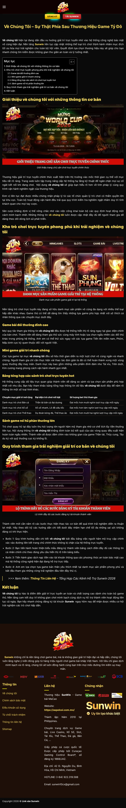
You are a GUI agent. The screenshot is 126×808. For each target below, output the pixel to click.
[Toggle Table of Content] (70, 61)
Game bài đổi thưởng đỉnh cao (25, 73)
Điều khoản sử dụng (14, 707)
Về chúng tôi (9, 693)
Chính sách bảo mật (14, 700)
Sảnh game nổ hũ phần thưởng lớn (28, 83)
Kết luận (10, 90)
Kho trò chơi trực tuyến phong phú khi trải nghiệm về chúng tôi (40, 70)
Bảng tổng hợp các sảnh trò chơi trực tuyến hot (34, 80)
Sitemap (7, 729)
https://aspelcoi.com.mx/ (59, 709)
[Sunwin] (63, 7)
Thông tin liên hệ (12, 721)
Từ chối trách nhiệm (13, 714)
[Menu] (4, 7)
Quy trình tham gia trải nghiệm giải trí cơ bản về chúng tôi (37, 87)
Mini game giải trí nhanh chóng (26, 76)
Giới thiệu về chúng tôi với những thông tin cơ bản (33, 66)
